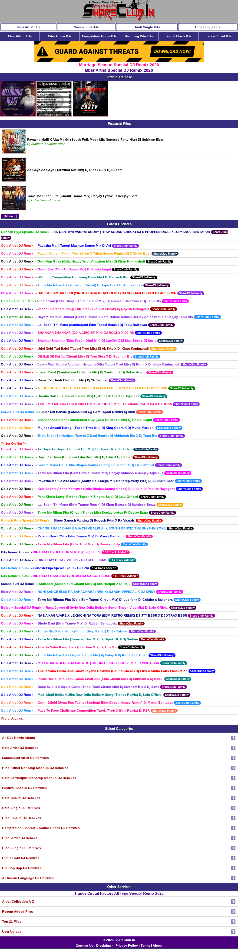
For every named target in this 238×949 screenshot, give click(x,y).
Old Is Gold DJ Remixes (21, 858)
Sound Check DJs (178, 36)
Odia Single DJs (207, 27)
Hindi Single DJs (147, 27)
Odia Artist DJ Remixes (20, 748)
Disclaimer (104, 945)
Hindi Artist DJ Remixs (19, 838)
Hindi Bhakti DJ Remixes (21, 818)
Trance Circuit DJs (218, 36)
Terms (145, 945)
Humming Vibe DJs (139, 36)
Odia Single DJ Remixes (21, 808)
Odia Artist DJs (28, 27)
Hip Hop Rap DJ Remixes (22, 868)
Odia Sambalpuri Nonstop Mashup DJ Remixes (39, 778)
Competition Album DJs (99, 36)
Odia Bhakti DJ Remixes (21, 798)
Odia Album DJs (59, 36)
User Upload (12, 931)
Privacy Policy (127, 945)
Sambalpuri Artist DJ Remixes (25, 758)
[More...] (10, 216)
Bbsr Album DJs (20, 36)
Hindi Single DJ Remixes (21, 848)
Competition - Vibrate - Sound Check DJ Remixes (41, 828)
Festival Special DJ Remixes (24, 788)
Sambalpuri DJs (86, 27)
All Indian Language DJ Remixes (28, 878)
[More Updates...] (13, 718)
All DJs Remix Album (18, 738)
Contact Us (84, 945)
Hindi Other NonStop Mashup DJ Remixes (35, 768)
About (157, 945)
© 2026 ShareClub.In (119, 940)
